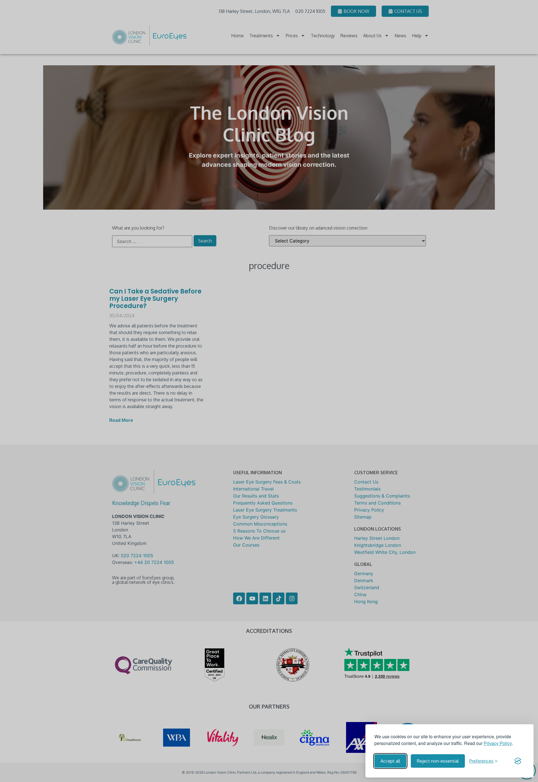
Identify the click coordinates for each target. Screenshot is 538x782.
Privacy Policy (498, 743)
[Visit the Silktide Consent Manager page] (518, 761)
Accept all (390, 761)
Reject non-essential (438, 761)
